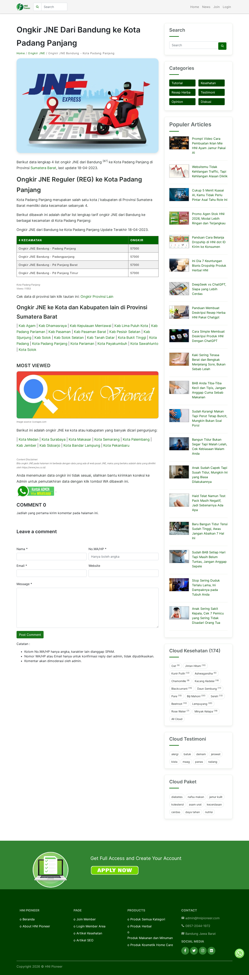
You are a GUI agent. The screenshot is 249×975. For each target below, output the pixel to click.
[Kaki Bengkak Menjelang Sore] (179, 359)
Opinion (177, 102)
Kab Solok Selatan (69, 337)
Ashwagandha (206, 673)
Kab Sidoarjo (49, 445)
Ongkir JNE (36, 53)
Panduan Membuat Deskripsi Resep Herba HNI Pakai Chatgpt (208, 312)
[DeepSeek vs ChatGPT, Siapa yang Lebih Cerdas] (179, 288)
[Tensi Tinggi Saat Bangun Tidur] (179, 528)
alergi (174, 754)
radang (212, 761)
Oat (175, 665)
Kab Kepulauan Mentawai (90, 326)
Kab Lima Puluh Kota (131, 326)
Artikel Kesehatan (89, 933)
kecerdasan (214, 804)
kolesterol (177, 804)
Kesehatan (208, 83)
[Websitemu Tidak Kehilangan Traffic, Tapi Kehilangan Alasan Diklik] (179, 171)
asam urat (195, 804)
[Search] (222, 46)
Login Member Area (90, 926)
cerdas (175, 812)
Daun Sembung (209, 688)
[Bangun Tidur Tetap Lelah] (179, 443)
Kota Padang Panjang (49, 344)
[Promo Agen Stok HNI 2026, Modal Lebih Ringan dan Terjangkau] (179, 218)
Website (94, 566)
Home (194, 7)
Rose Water (180, 711)
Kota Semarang (107, 439)
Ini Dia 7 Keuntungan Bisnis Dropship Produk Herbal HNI (209, 265)
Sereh (217, 696)
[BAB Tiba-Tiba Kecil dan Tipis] (179, 387)
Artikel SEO (84, 940)
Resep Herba (181, 92)
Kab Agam (27, 326)
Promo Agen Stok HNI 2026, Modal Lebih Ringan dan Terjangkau (208, 218)
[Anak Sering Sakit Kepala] (179, 612)
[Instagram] (203, 951)
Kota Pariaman (82, 344)
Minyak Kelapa (206, 711)
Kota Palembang (136, 439)
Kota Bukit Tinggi (132, 337)
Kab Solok (42, 337)
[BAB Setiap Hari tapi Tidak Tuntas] (179, 556)
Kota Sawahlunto (144, 344)
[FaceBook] (185, 951)
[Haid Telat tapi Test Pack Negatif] (179, 500)
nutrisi (209, 812)
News (206, 7)
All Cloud (176, 719)
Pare (176, 696)
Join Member (86, 919)
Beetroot (179, 703)
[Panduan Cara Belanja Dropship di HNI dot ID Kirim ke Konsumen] (179, 241)
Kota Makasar (80, 439)
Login (227, 7)
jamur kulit (215, 797)
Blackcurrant (181, 688)
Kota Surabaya (54, 439)
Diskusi (206, 102)
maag (186, 761)
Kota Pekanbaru (116, 445)
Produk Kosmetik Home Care (151, 945)
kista (174, 761)
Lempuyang (202, 703)
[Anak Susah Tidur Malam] (179, 472)
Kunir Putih (180, 673)
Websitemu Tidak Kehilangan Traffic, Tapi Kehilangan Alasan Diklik (210, 171)
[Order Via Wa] (239, 953)
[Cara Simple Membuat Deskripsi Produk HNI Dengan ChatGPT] (179, 335)
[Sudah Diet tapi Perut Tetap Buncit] (179, 415)
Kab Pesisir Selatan (124, 332)
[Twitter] (194, 951)
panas (199, 761)
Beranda (29, 919)
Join (216, 7)
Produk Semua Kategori (147, 919)
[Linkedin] (211, 951)
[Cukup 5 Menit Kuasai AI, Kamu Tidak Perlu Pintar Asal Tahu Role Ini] (179, 194)
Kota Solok (27, 350)
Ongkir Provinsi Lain (97, 296)
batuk (187, 754)
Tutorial (177, 83)
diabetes (176, 797)
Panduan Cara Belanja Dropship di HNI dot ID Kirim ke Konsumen (209, 242)
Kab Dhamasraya (53, 326)
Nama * (22, 549)
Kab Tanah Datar (101, 337)
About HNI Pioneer (36, 926)
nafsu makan (196, 797)
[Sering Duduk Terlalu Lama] (179, 584)
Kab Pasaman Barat (90, 332)
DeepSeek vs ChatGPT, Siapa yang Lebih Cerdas (209, 289)
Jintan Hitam (195, 665)
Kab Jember (26, 445)
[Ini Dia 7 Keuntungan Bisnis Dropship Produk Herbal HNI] (179, 265)
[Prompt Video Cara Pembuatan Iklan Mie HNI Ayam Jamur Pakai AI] (179, 142)
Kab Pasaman (59, 332)
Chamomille (180, 681)
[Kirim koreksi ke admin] (36, 491)
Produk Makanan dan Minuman (150, 938)
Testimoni (208, 92)
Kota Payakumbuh (112, 344)
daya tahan (192, 812)
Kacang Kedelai (207, 681)
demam (201, 754)
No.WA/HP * (97, 549)
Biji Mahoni (196, 696)
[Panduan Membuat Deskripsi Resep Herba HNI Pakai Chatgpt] (179, 312)
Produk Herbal (141, 926)
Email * (22, 566)
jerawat (215, 754)
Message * (24, 584)
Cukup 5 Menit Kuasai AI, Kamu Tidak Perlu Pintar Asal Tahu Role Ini (209, 195)
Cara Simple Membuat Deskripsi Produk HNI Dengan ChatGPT (208, 336)
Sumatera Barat (43, 168)
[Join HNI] (50, 869)
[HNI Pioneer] (23, 7)
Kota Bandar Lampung (81, 445)
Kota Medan (29, 439)
